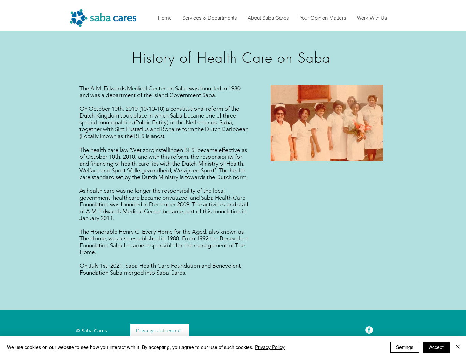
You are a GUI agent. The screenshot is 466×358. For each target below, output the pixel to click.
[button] (209, 18)
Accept (436, 347)
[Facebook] (369, 330)
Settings (404, 347)
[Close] (458, 347)
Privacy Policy (270, 347)
